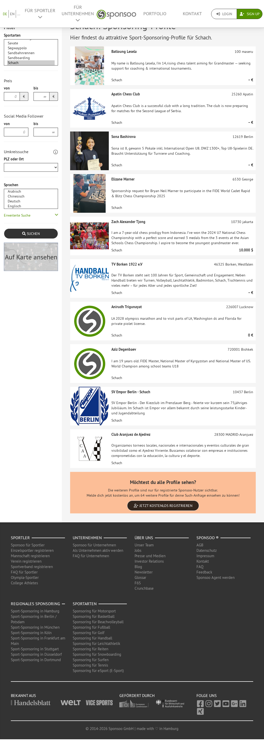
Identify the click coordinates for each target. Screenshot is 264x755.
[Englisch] (31, 206)
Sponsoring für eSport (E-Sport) (98, 670)
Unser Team (144, 545)
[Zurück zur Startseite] (116, 14)
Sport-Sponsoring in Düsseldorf (36, 654)
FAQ (199, 566)
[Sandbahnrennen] (31, 53)
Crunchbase (144, 588)
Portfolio (154, 14)
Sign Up (253, 14)
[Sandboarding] (31, 57)
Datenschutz (206, 550)
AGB (199, 545)
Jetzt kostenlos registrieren (165, 505)
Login (226, 14)
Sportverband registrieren (32, 566)
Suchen (33, 233)
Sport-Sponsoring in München (35, 627)
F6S (138, 582)
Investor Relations (149, 561)
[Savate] (31, 43)
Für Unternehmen (78, 10)
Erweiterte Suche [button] (17, 215)
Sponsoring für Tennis (90, 665)
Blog (138, 566)
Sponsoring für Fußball (91, 627)
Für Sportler (40, 10)
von (7, 88)
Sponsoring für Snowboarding (97, 654)
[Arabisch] (31, 191)
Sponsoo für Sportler (28, 545)
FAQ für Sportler (24, 572)
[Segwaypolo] (31, 48)
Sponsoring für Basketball (93, 616)
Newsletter (144, 572)
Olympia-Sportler (25, 577)
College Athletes (24, 582)
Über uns (144, 537)
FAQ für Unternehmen (91, 555)
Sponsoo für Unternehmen (94, 545)
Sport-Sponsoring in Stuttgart (35, 648)
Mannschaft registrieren (30, 555)
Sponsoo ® (207, 537)
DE (5, 14)
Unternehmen (87, 537)
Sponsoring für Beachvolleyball (98, 621)
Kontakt (192, 14)
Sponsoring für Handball (92, 638)
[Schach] (31, 62)
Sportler (20, 537)
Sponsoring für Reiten (90, 648)
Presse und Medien (150, 555)
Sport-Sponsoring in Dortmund (36, 659)
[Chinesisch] (31, 196)
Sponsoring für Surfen (91, 659)
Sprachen (11, 185)
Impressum (205, 555)
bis (36, 88)
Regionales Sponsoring (35, 603)
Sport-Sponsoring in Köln (31, 632)
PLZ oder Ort (14, 159)
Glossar (140, 577)
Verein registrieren (26, 561)
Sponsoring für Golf (88, 632)
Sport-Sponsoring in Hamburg (35, 611)
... (18, 14)
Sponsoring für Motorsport (94, 611)
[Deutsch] (31, 201)
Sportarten (12, 35)
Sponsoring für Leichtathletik (96, 643)
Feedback (204, 572)
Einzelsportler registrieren (32, 550)
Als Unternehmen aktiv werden (98, 550)
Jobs (138, 550)
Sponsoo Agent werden (215, 577)
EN (12, 14)
